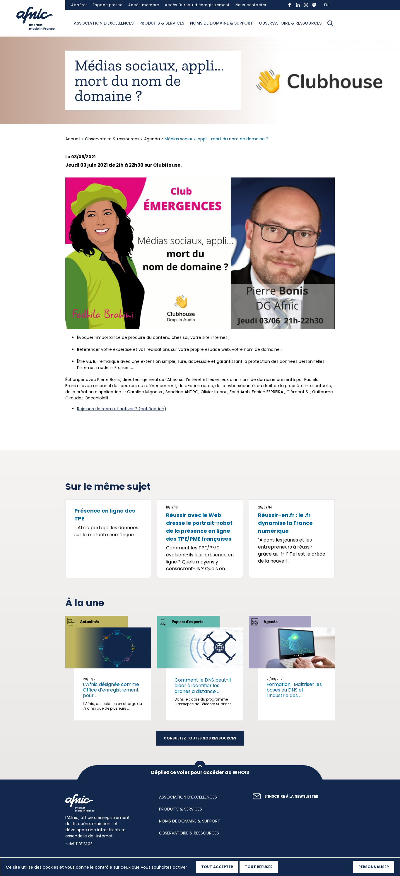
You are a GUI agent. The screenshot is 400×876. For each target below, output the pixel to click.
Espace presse (107, 5)
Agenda (152, 139)
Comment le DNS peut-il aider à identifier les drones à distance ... (203, 685)
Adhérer (79, 5)
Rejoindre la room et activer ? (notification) (121, 409)
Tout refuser (259, 866)
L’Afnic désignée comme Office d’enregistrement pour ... (111, 690)
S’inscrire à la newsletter (291, 796)
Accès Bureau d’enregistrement (197, 5)
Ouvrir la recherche (330, 23)
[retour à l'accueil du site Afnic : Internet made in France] (106, 803)
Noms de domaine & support (221, 23)
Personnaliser (373, 866)
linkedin (298, 5)
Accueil (73, 139)
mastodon (314, 5)
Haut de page (80, 843)
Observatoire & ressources (290, 23)
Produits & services (161, 23)
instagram (306, 5)
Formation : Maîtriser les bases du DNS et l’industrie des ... (294, 690)
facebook (290, 5)
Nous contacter (250, 5)
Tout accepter (217, 866)
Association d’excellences (104, 23)
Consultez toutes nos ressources (200, 738)
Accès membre (143, 5)
